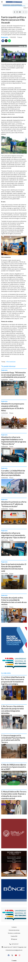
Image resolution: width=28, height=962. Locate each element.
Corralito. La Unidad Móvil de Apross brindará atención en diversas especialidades (13, 473)
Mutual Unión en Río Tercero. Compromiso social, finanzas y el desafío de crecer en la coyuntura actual (14, 794)
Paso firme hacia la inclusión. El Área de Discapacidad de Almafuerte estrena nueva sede (13, 567)
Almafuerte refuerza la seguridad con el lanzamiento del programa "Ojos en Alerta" (13, 535)
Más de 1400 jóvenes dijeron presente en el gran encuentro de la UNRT (13, 767)
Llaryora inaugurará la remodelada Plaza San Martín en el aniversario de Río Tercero (13, 738)
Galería (21, 46)
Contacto (14, 927)
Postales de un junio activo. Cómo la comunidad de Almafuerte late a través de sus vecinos (14, 601)
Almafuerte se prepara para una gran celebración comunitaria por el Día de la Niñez (12, 407)
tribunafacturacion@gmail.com (14, 950)
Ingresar (14, 939)
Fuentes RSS (14, 936)
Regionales (4, 37)
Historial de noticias (14, 930)
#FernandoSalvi (10, 362)
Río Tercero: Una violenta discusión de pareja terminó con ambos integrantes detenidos (12, 709)
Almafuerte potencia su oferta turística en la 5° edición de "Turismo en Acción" (13, 504)
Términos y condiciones (14, 933)
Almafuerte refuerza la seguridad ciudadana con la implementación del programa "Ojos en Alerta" (13, 440)
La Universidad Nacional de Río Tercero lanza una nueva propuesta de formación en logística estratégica (13, 680)
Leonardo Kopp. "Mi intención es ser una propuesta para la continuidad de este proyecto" (13, 374)
